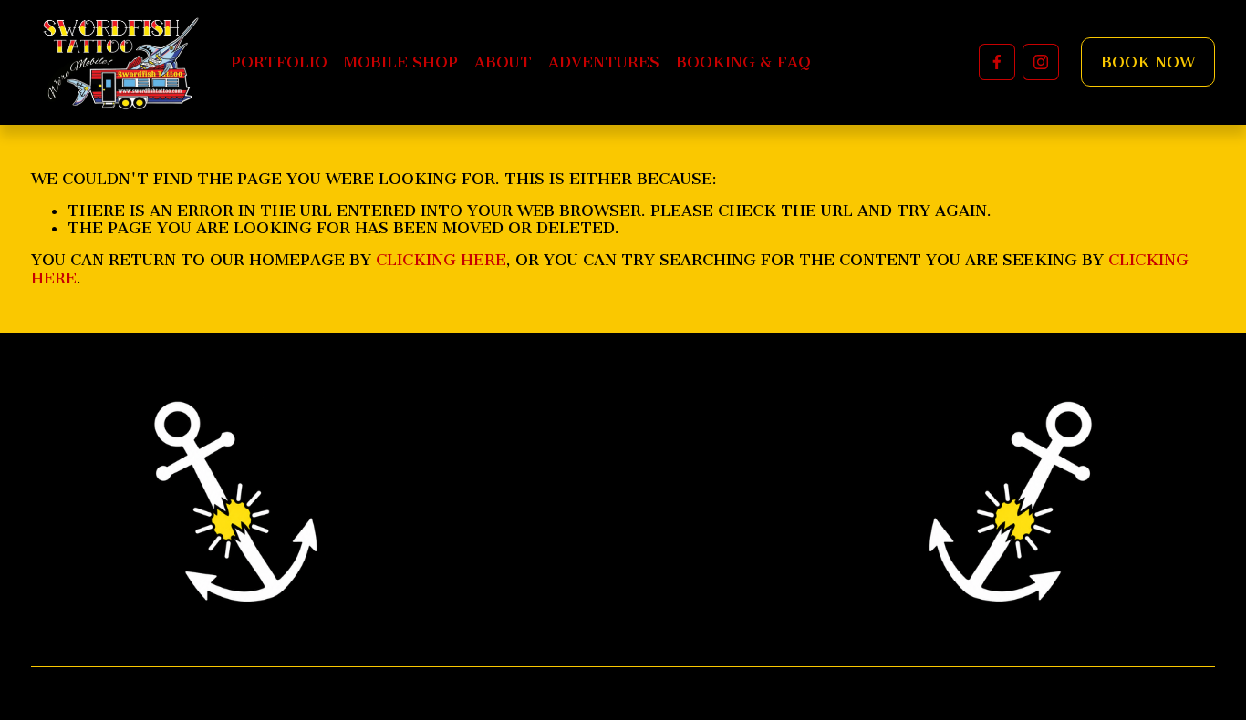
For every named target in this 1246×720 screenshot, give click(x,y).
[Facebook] (997, 62)
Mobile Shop (400, 62)
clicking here (441, 260)
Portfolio (279, 62)
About (503, 62)
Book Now (1148, 62)
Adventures (603, 62)
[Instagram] (1041, 62)
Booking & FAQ (743, 62)
